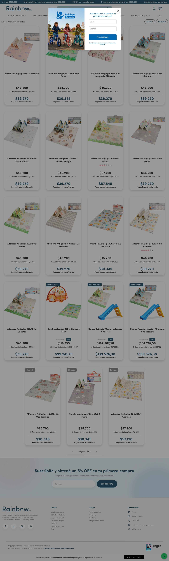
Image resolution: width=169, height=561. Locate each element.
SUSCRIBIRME (102, 37)
